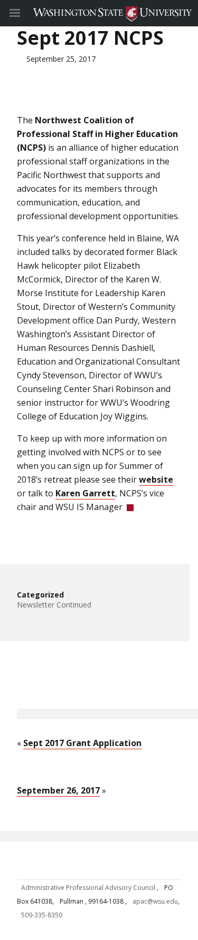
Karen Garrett (85, 493)
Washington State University (99, 13)
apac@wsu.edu (155, 901)
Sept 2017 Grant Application (82, 743)
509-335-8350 (41, 914)
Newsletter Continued (54, 605)
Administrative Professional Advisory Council (89, 887)
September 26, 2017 (58, 790)
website (156, 479)
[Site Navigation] (26, 13)
